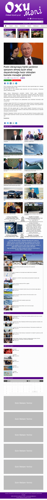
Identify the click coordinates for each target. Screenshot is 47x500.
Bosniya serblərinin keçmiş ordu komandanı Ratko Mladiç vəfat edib (33, 185)
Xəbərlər (29, 25)
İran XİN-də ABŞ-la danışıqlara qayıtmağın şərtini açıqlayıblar (13, 141)
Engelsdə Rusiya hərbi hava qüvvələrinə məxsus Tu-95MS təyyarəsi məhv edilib (33, 170)
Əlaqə (42, 23)
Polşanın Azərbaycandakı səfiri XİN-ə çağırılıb (21, 283)
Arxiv (34, 23)
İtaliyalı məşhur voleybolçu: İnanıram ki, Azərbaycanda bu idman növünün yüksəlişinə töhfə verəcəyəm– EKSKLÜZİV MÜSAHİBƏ (26, 339)
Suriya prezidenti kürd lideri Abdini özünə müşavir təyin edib (13, 170)
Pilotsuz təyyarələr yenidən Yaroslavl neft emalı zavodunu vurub (12, 156)
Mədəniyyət (35, 25)
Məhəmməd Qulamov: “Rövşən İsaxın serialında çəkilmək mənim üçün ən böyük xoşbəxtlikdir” (27, 316)
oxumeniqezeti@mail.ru (31, 496)
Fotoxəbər (15, 349)
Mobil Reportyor (38, 18)
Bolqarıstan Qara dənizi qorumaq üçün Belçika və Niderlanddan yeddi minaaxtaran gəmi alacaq (13, 185)
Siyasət (11, 25)
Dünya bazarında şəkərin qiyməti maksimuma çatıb (22, 255)
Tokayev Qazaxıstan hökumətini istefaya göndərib (33, 199)
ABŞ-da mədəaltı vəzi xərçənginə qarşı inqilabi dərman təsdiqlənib (25, 272)
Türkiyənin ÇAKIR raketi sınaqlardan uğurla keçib (33, 155)
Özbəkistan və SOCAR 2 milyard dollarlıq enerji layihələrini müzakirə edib (32, 141)
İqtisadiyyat (22, 25)
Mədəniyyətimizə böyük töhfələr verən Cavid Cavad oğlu (23, 305)
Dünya (16, 25)
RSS (24, 496)
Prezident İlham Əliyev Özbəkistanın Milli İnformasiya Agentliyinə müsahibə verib (27, 321)
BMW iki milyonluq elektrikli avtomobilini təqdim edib (12, 200)
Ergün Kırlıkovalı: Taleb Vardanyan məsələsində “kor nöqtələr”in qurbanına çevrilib (28, 332)
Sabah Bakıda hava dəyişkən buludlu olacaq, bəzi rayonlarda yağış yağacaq (27, 289)
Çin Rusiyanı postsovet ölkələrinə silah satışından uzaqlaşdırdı (33, 214)
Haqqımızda (38, 23)
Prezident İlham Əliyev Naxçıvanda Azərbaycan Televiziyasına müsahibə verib (27, 327)
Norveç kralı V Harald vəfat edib (9, 213)
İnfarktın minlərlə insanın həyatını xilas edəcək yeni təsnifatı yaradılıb (25, 261)
